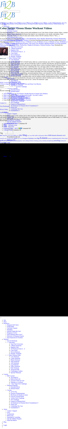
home (21, 138)
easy (6, 138)
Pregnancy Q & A (12, 333)
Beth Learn (10, 118)
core (49, 135)
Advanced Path (15, 369)
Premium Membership (59, 38)
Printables (10, 329)
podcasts (9, 140)
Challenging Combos (16, 371)
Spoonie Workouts (16, 372)
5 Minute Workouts (16, 48)
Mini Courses (11, 376)
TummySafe (40, 23)
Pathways (25, 23)
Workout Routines (57, 23)
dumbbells (2, 138)
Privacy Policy (4, 109)
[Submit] (4, 13)
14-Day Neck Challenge (17, 101)
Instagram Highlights (28, 138)
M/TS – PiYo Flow (9, 126)
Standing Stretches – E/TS (11, 123)
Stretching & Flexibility (33, 23)
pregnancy (19, 140)
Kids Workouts (15, 368)
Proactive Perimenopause (18, 393)
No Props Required (19, 23)
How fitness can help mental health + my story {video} (27, 95)
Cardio (50, 22)
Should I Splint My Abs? (14, 331)
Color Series (14, 53)
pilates (66, 138)
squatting (40, 140)
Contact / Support (12, 113)
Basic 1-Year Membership (29, 38)
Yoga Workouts (15, 361)
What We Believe (12, 420)
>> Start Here (11, 342)
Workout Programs (12, 385)
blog (25, 135)
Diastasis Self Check (13, 325)
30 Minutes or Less (38, 22)
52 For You (14, 391)
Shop (5, 24)
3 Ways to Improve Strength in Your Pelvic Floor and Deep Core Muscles (20, 84)
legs (38, 138)
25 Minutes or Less (29, 22)
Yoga (63, 23)
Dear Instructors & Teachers (15, 337)
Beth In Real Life (15, 379)
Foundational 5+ (15, 110)
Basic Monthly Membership (45, 38)
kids (35, 138)
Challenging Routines (56, 22)
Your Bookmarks (5, 106)
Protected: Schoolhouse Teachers (21, 97)
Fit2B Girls (14, 107)
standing (44, 140)
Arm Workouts (15, 363)
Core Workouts (15, 59)
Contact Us (3, 103)
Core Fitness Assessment (7, 40)
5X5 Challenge (15, 102)
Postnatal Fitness (15, 90)
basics (17, 135)
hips (18, 138)
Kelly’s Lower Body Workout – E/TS (10, 82)
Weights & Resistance (48, 23)
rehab (24, 140)
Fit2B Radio (10, 326)
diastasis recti (61, 135)
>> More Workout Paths (14, 58)
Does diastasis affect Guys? (14, 37)
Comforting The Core (17, 109)
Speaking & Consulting (13, 120)
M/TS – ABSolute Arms (10, 125)
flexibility (9, 138)
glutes (15, 138)
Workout (6, 339)
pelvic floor (61, 138)
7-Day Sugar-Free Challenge (19, 86)
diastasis (54, 135)
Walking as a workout (17, 85)
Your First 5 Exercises (17, 47)
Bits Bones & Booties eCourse (19, 395)
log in (64, 40)
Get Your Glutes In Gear (17, 380)
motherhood (55, 138)
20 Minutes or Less (21, 22)
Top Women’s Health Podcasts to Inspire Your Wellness (32, 93)
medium (50, 138)
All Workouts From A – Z (18, 51)
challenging (41, 135)
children (46, 135)
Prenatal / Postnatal (16, 56)
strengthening (50, 140)
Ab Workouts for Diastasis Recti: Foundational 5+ (25, 105)
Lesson (43, 137)
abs (1, 135)
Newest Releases (15, 55)
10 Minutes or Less (4, 22)
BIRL (20, 135)
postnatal (15, 140)
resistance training (33, 140)
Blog (5, 422)
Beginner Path (15, 50)
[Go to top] (0, 317)
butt (33, 135)
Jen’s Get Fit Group (9, 93)
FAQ (8, 115)
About (5, 409)
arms (14, 135)
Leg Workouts (15, 364)
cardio (36, 135)
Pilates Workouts (15, 360)
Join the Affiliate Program (14, 121)
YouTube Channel (12, 31)
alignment (4, 135)
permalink (3, 46)
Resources (6, 26)
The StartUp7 (14, 80)
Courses (6, 374)
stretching (57, 140)
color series (64, 22)
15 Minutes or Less (12, 22)
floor (12, 138)
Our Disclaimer (4, 112)
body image (29, 135)
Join (5, 320)
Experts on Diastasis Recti (18, 104)
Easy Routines (3, 23)
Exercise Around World (17, 396)
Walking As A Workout (22, 40)
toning (62, 140)
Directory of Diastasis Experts (15, 336)
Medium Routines (10, 23)
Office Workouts (15, 366)
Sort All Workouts (12, 341)
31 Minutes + (45, 22)
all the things (10, 135)
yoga (8, 142)
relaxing (27, 140)
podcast (3, 140)
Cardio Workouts (15, 358)
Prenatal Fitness (15, 91)
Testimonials (10, 117)
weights (4, 142)
